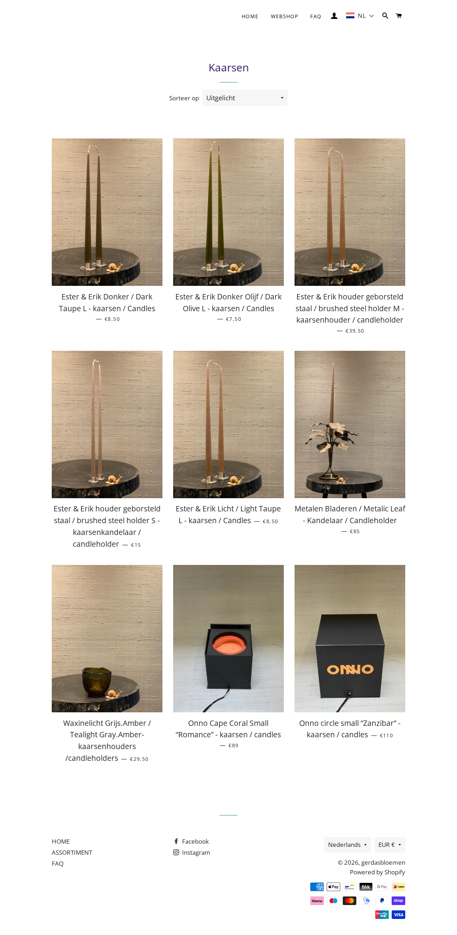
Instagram (195, 852)
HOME (61, 841)
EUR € (386, 844)
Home (250, 16)
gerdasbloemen (383, 862)
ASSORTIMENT (72, 852)
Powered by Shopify (377, 872)
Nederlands (344, 844)
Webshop (284, 16)
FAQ (315, 16)
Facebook (195, 841)
